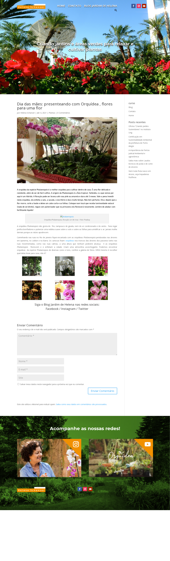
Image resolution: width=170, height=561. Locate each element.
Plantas (52, 113)
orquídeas (70, 240)
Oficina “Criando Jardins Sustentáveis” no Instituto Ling (140, 129)
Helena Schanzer (27, 113)
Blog (131, 107)
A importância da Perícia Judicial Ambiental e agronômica (139, 153)
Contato (74, 6)
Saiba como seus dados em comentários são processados (81, 404)
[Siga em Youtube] (144, 6)
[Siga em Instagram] (139, 6)
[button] (115, 11)
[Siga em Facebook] (133, 6)
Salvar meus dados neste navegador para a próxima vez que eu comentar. (52, 384)
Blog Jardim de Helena (100, 6)
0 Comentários (63, 113)
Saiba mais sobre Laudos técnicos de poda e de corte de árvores (141, 163)
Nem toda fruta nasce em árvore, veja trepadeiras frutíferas (140, 174)
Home (61, 6)
